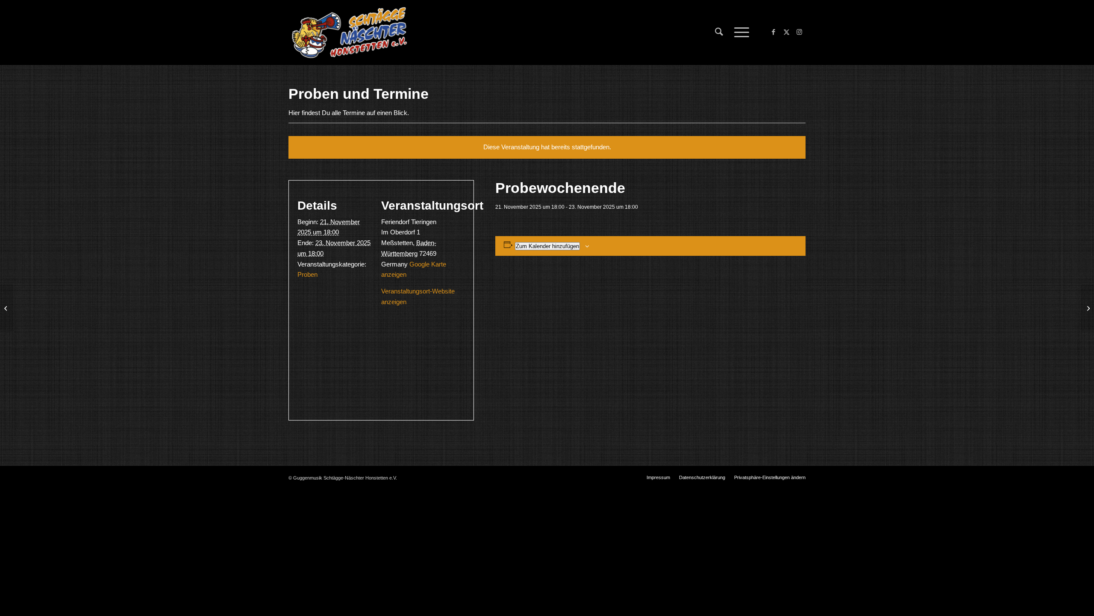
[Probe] (6, 308)
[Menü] (739, 32)
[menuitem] (719, 32)
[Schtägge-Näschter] (349, 32)
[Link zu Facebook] (773, 32)
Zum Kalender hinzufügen (547, 246)
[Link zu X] (786, 32)
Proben (307, 274)
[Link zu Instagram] (799, 32)
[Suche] (719, 32)
